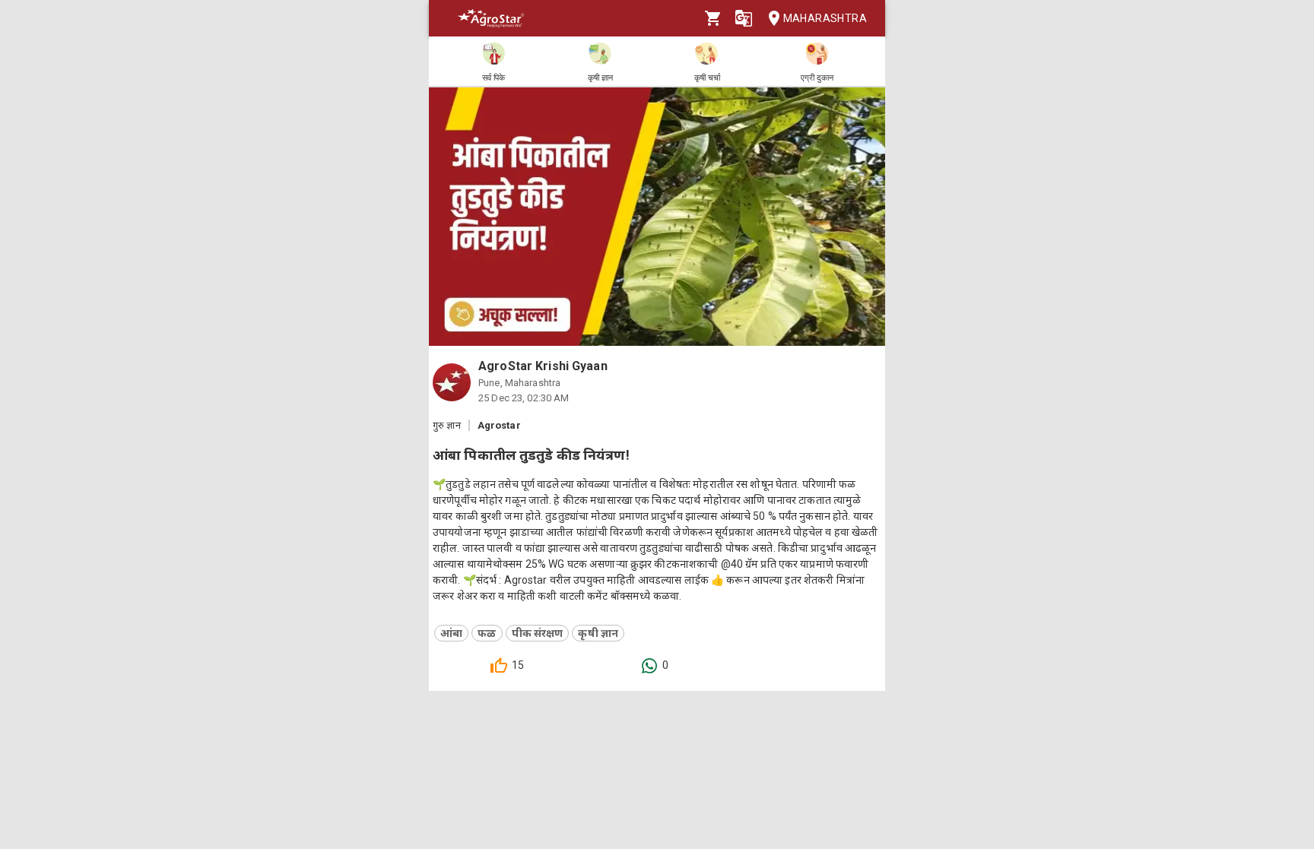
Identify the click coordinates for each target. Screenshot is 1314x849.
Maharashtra (825, 18)
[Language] (743, 18)
